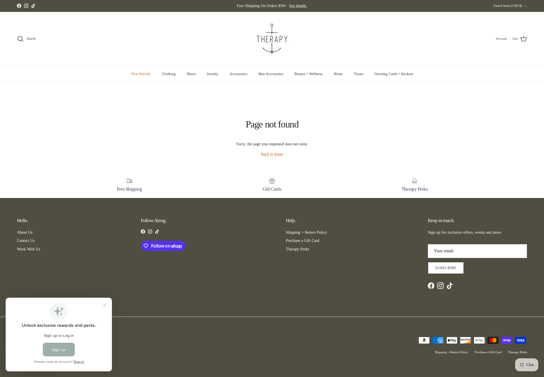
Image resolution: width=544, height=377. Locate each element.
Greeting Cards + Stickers (393, 74)
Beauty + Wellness (308, 74)
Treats (358, 74)
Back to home (272, 154)
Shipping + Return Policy (306, 232)
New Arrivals (141, 74)
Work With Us (28, 249)
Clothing (169, 74)
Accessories (238, 74)
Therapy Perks (297, 249)
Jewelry (212, 74)
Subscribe (445, 268)
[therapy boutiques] (272, 39)
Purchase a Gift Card (302, 240)
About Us (24, 232)
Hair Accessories (270, 74)
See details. (298, 6)
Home (338, 74)
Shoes (191, 74)
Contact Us (26, 240)
